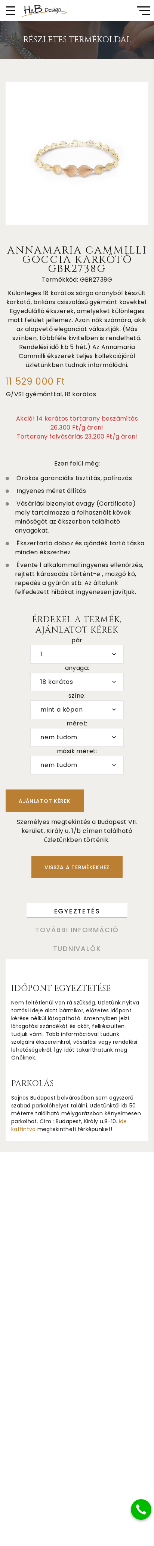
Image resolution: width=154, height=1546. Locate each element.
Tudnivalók (77, 948)
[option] (77, 153)
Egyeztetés (77, 911)
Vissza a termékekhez (77, 867)
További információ (77, 929)
